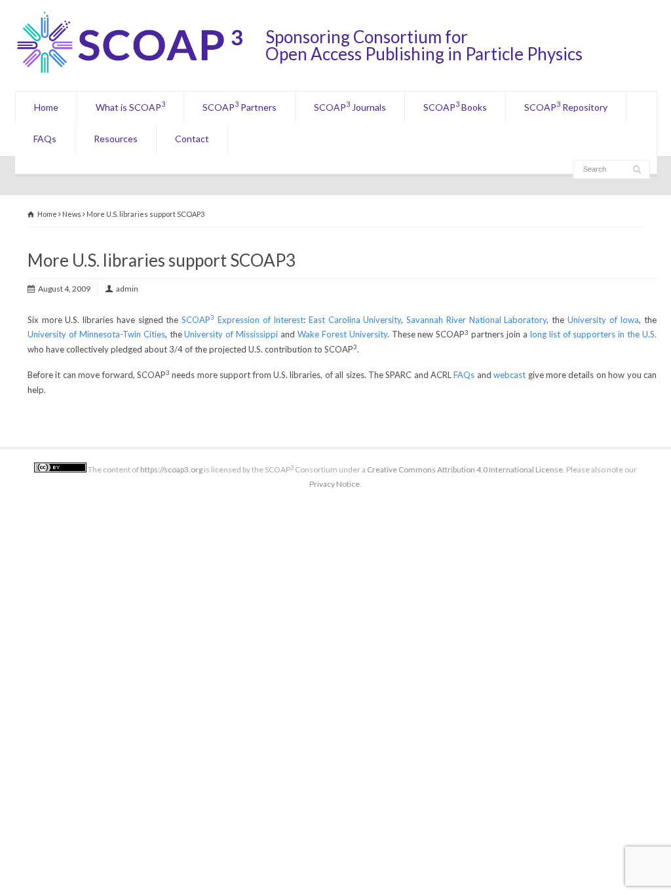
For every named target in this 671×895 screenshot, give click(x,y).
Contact (192, 138)
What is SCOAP (130, 106)
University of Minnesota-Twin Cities (96, 334)
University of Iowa (603, 319)
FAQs (44, 138)
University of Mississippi (231, 334)
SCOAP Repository (565, 106)
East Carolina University (355, 319)
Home (46, 107)
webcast (509, 375)
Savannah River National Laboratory (476, 319)
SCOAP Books (455, 106)
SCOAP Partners (239, 106)
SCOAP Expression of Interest (242, 319)
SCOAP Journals (350, 106)
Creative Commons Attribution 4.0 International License (465, 469)
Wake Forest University (342, 334)
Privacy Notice (334, 484)
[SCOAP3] (139, 72)
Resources (116, 138)
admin (127, 289)
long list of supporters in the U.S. (593, 334)
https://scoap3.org (171, 469)
